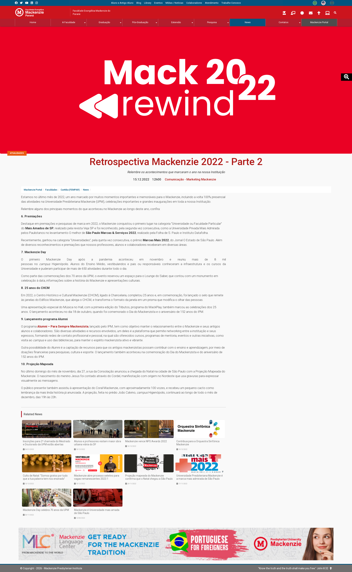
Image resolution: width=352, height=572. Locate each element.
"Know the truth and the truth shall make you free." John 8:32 (294, 568)
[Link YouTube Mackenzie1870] (26, 3)
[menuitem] (122, 3)
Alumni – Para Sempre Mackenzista (62, 326)
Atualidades (17, 153)
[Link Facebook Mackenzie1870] (16, 3)
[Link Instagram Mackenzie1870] (36, 3)
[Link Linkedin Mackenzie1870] (32, 3)
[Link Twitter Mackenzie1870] (21, 3)
